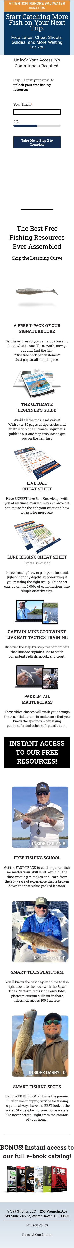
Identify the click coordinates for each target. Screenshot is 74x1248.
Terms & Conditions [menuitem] (37, 1234)
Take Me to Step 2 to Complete (37, 142)
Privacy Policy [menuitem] (37, 1225)
